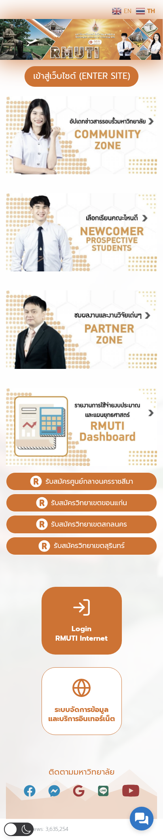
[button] (19, 829)
